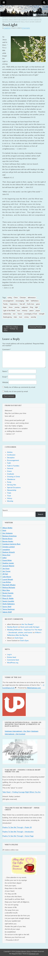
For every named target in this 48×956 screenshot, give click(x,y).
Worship (38, 22)
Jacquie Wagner (8, 566)
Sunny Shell (6, 606)
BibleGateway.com (34, 688)
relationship (7, 314)
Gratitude (17, 19)
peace (31, 310)
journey (17, 307)
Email (4, 377)
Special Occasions (14, 487)
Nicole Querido (7, 593)
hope (4, 307)
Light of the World (9, 310)
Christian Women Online (23, 951)
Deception (11, 457)
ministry (24, 310)
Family (5, 304)
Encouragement (23, 17)
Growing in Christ (27, 19)
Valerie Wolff (7, 612)
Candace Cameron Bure (11, 544)
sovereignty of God (30, 314)
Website (5, 382)
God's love (30, 304)
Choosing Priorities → (36, 327)
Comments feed (13, 660)
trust (20, 317)
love (18, 310)
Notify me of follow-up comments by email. (20, 387)
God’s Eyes (19, 638)
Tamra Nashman (8, 609)
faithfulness (35, 301)
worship (33, 317)
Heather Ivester (8, 563)
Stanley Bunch (12, 627)
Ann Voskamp (7, 533)
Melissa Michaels (8, 587)
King (31, 307)
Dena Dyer (6, 555)
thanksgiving (7, 317)
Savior (20, 314)
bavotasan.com (34, 954)
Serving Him (6, 22)
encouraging (20, 301)
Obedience (37, 19)
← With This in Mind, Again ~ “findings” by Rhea (11, 328)
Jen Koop (5, 568)
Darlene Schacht (8, 552)
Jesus (11, 307)
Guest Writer (7, 560)
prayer (38, 310)
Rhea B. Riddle (8, 598)
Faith (9, 463)
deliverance (32, 297)
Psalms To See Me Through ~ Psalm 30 (17, 827)
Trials (22, 22)
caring (10, 297)
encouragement (8, 301)
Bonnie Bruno (7, 538)
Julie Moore (6, 577)
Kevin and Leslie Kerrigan (30, 627)
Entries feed (11, 657)
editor (4, 558)
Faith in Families (34, 17)
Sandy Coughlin (8, 601)
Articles (5, 17)
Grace (11, 19)
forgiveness (14, 304)
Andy (4, 530)
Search (5, 510)
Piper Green (6, 596)
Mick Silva (6, 590)
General (5, 19)
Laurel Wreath (7, 579)
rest (14, 314)
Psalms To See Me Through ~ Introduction (18, 832)
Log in (9, 654)
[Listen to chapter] (16, 688)
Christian (23, 297)
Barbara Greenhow (9, 536)
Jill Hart (5, 574)
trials (15, 317)
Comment (6, 349)
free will (22, 304)
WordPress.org (12, 663)
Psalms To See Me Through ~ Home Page (18, 836)
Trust (27, 22)
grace (38, 304)
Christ (16, 297)
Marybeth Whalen (8, 585)
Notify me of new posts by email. (16, 391)
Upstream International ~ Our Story (18, 731)
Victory (32, 22)
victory (26, 317)
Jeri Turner (6, 571)
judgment (25, 307)
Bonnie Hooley (7, 541)
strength (41, 314)
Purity (9, 482)
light (36, 307)
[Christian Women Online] (24, 11)
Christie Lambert (8, 547)
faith (27, 301)
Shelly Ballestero (8, 604)
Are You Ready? (28, 624)
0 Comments (26, 28)
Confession (13, 17)
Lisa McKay (6, 582)
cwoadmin (7, 28)
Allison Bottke (7, 528)
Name (5, 371)
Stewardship (15, 22)
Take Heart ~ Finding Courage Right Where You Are (21, 792)
